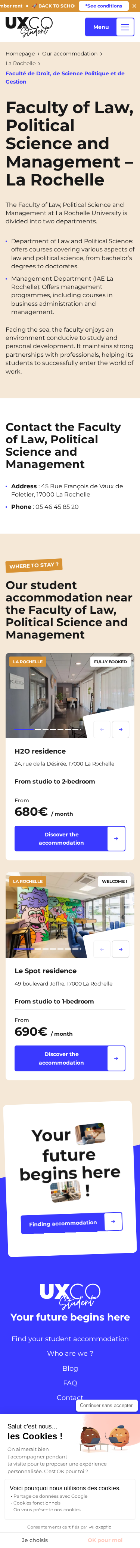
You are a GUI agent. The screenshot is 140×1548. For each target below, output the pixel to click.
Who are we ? (70, 1353)
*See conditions (103, 6)
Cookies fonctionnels (36, 1503)
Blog (70, 1368)
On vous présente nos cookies (47, 1509)
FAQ (70, 1383)
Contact (70, 1398)
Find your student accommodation (70, 1339)
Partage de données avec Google (50, 1496)
